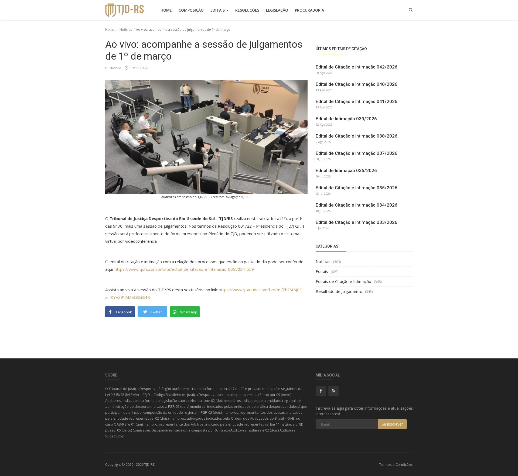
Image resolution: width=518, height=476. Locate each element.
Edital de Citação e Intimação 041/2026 (356, 101)
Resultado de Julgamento (339, 291)
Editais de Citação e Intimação (343, 281)
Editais (218, 10)
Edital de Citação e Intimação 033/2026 (356, 222)
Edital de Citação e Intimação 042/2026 (356, 67)
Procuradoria (309, 10)
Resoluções (247, 10)
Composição (191, 10)
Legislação (277, 10)
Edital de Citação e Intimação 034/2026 (356, 205)
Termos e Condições (396, 464)
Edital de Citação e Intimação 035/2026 (356, 187)
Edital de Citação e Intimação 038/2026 (356, 136)
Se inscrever (392, 424)
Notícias (126, 29)
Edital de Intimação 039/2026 (346, 118)
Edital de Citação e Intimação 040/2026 (356, 84)
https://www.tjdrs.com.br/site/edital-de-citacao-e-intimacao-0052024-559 (184, 269)
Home (166, 10)
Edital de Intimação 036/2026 (346, 170)
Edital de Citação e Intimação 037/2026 (356, 153)
